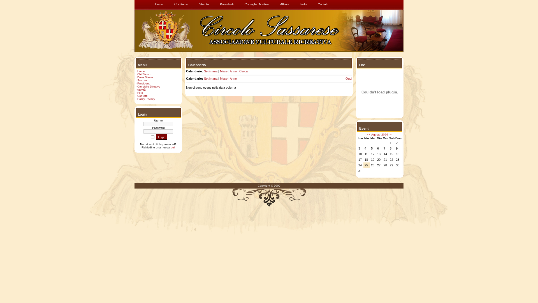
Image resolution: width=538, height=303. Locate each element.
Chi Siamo (143, 74)
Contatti (142, 95)
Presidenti (143, 83)
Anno (233, 71)
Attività (141, 89)
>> (390, 134)
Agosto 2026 (379, 134)
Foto (140, 92)
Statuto (142, 80)
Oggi (348, 78)
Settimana (210, 71)
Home (141, 71)
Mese (224, 71)
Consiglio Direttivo (148, 86)
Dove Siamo (145, 77)
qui (173, 147)
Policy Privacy (146, 98)
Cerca (243, 71)
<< (369, 134)
